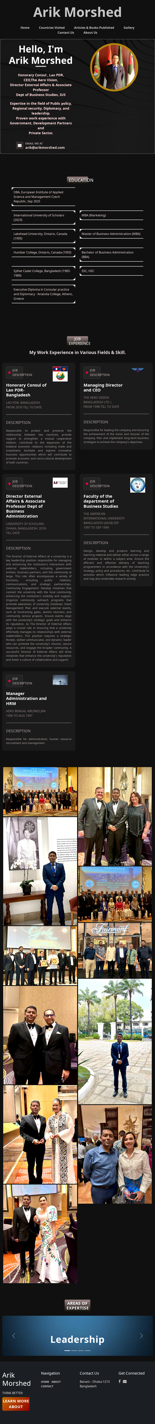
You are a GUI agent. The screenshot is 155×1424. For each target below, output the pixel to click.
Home (25, 28)
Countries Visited (52, 28)
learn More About (16, 1403)
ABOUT (56, 1381)
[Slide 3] (81, 1350)
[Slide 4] (88, 1350)
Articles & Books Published (94, 28)
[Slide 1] (67, 1350)
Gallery (129, 28)
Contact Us (66, 32)
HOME (45, 1381)
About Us (90, 32)
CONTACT (47, 1386)
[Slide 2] (74, 1350)
